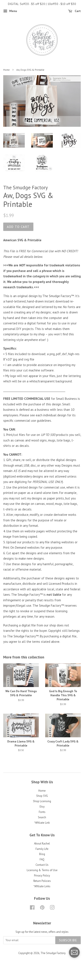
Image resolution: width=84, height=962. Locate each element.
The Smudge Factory (52, 953)
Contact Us (42, 865)
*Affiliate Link (42, 823)
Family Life (42, 849)
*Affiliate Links (42, 886)
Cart (77, 11)
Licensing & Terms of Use (42, 870)
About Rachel (42, 843)
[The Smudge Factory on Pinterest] (42, 908)
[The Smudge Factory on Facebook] (32, 908)
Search (42, 817)
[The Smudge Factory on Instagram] (52, 908)
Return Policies (42, 881)
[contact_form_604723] (74, 952)
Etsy (42, 806)
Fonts (42, 812)
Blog (42, 854)
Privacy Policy (42, 875)
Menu (12, 11)
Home (6, 69)
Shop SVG (42, 796)
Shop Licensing (42, 801)
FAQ (42, 859)
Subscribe (68, 940)
